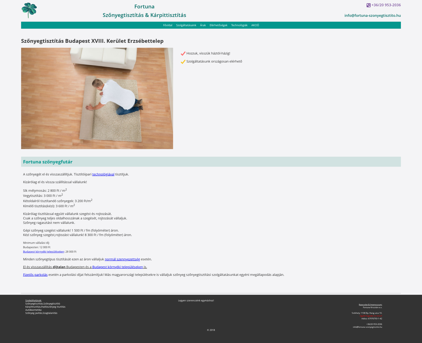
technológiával (103, 174)
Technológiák (239, 25)
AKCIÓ (255, 25)
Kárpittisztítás (33, 306)
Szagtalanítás (50, 313)
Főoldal (167, 25)
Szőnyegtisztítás (34, 303)
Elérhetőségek (218, 25)
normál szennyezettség (122, 259)
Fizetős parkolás (35, 274)
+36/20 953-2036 (386, 4)
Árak (203, 25)
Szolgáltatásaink (186, 25)
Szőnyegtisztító (52, 303)
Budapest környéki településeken (43, 251)
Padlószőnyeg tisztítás (53, 306)
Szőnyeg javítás (33, 313)
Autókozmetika (33, 309)
